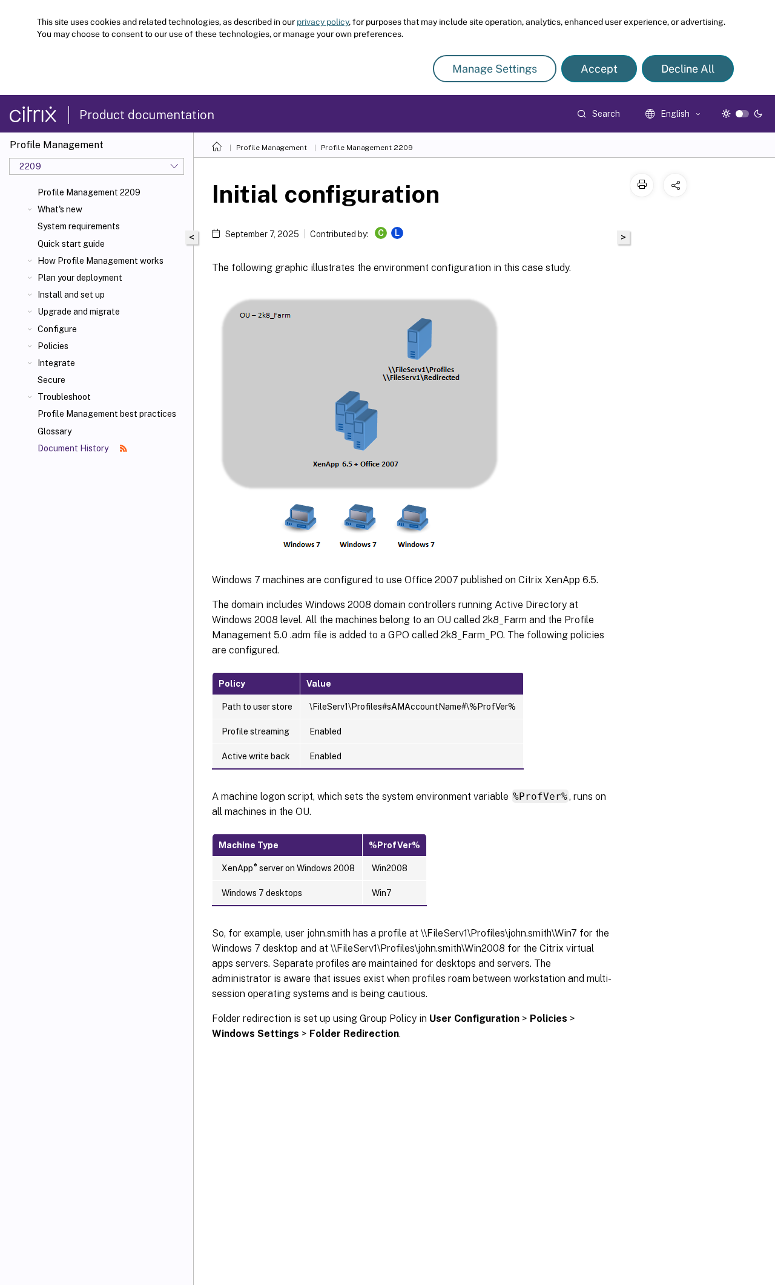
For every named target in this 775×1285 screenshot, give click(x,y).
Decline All (687, 68)
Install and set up (71, 294)
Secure (51, 380)
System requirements (79, 226)
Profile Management (271, 147)
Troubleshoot (64, 397)
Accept (599, 68)
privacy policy (323, 22)
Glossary (54, 431)
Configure (57, 329)
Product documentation (146, 115)
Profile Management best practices (107, 414)
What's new (60, 209)
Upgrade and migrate (79, 311)
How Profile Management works (100, 261)
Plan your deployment (80, 278)
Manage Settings (494, 68)
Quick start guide (71, 244)
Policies (53, 346)
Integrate (56, 363)
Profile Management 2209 (89, 192)
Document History (74, 448)
